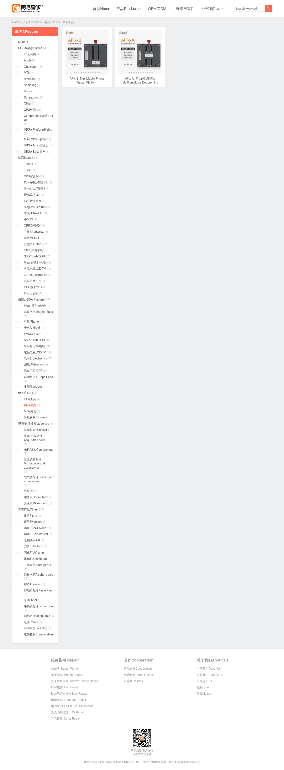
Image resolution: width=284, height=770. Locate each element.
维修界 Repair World (64, 668)
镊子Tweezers (33, 522)
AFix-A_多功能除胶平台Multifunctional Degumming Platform (140, 82)
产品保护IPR (205, 681)
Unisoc (28, 91)
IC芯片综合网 (32, 201)
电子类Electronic (35, 275)
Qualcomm (31, 67)
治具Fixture (51, 22)
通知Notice (204, 693)
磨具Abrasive (32, 584)
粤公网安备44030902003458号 (181, 762)
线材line (29, 491)
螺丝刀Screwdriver (36, 534)
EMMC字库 (31, 195)
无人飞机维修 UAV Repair (68, 712)
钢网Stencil (25, 158)
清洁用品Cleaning (35, 628)
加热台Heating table (37, 616)
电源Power (31, 622)
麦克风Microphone (36, 503)
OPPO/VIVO (32, 225)
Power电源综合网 (35, 182)
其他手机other (33, 244)
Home (16, 22)
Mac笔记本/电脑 (34, 346)
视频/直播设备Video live (33, 424)
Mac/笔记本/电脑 (35, 263)
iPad (27, 170)
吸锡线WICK (32, 540)
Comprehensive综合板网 (38, 118)
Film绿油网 (31, 293)
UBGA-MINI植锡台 (36, 145)
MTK (27, 73)
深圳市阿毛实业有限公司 (119, 762)
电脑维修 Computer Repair (68, 700)
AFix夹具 (30, 405)
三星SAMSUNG (34, 232)
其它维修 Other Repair (66, 718)
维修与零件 (185, 8)
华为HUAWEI (32, 213)
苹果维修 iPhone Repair (66, 675)
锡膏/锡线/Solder (35, 528)
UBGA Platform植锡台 (38, 129)
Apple (27, 60)
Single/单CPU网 (34, 207)
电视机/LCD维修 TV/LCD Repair (72, 706)
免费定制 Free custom (138, 675)
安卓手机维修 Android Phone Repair (75, 681)
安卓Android (32, 327)
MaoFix (23, 42)
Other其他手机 (33, 250)
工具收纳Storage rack (38, 565)
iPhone (28, 164)
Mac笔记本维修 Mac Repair (69, 693)
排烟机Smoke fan (35, 559)
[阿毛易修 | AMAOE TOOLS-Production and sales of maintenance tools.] (27, 8)
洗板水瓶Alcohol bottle (38, 575)
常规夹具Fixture (34, 417)
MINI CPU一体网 (35, 139)
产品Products (127, 8)
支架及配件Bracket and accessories (39, 479)
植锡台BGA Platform (31, 299)
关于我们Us (210, 8)
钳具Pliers (30, 516)
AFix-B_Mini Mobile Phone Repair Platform (87, 80)
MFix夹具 (30, 411)
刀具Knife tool (33, 546)
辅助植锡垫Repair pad (38, 377)
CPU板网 (30, 110)
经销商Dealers (133, 681)
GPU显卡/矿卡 (33, 287)
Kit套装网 (30, 54)
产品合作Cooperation (138, 668)
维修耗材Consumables (39, 634)
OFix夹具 (30, 399)
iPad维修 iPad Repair (65, 687)
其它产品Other (27, 509)
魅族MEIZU (31, 238)
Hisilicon (29, 79)
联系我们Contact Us (210, 675)
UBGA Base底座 (34, 152)
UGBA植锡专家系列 (31, 48)
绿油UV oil (30, 600)
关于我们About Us (212, 660)
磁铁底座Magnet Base (38, 312)
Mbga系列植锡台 (35, 306)
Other (27, 103)
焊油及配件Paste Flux (38, 590)
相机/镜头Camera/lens (38, 450)
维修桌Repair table (36, 497)
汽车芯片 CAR (33, 281)
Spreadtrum (32, 97)
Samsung (30, 85)
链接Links (203, 687)
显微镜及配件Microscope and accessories (34, 463)
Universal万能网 (34, 188)
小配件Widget (33, 386)
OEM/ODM (157, 8)
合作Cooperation (138, 660)
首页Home (101, 8)
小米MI (28, 219)
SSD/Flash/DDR (34, 256)
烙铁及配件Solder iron (38, 606)
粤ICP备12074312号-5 (149, 762)
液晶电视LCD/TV (35, 269)
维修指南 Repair (65, 660)
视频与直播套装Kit (36, 430)
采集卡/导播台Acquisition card (34, 438)
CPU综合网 (31, 176)
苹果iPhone (31, 321)
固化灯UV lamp (34, 552)
